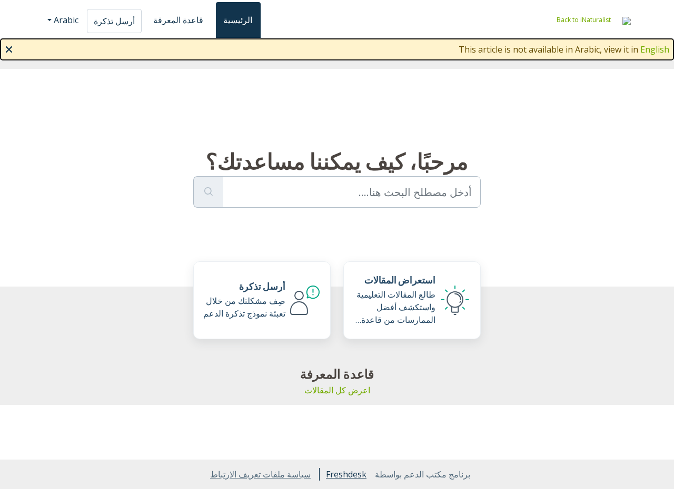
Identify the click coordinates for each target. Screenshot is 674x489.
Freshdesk (346, 474)
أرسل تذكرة (114, 21)
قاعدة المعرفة (178, 20)
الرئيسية (237, 20)
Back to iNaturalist (584, 19)
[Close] (9, 48)
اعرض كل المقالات (337, 390)
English (654, 49)
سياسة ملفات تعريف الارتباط (260, 474)
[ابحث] (208, 192)
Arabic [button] (66, 20)
